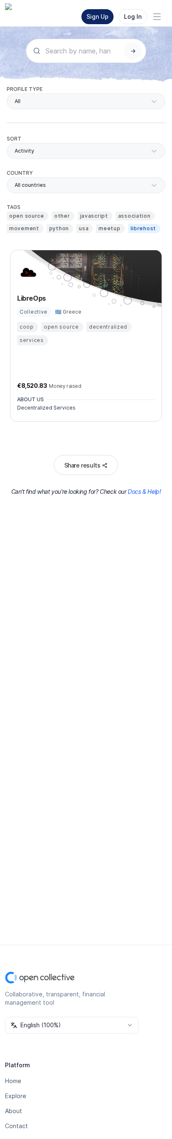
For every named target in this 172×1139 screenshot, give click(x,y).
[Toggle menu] (157, 17)
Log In (133, 16)
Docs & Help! (144, 491)
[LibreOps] (27, 272)
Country (20, 173)
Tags (13, 207)
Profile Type (25, 89)
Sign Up (97, 16)
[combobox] (15, 185)
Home (13, 1080)
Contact (16, 1125)
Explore (15, 1095)
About (13, 1110)
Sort (14, 139)
